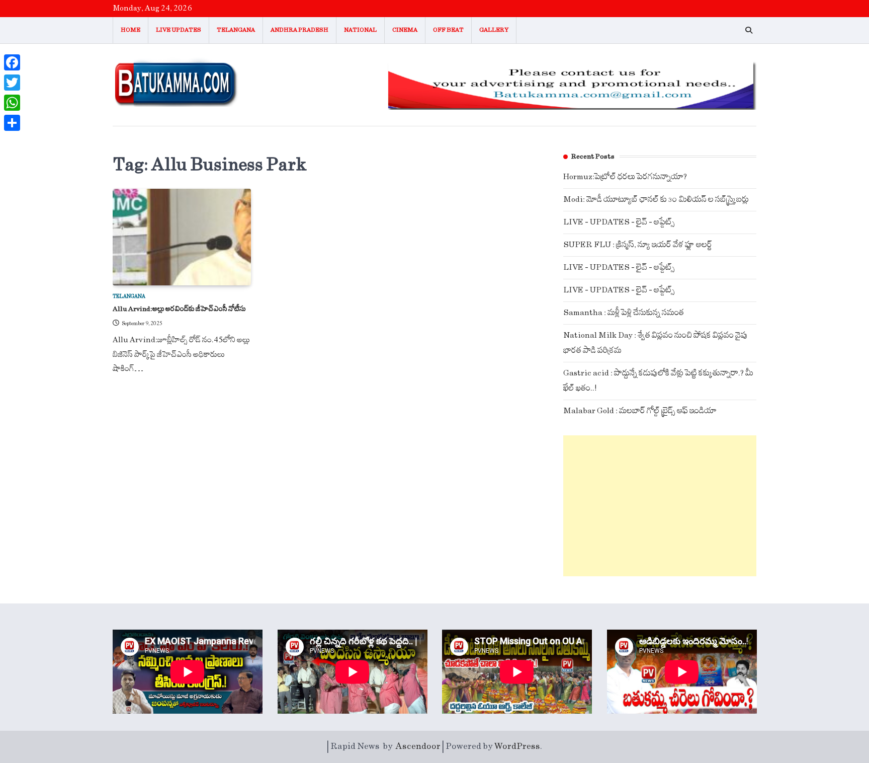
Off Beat (448, 30)
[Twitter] (12, 82)
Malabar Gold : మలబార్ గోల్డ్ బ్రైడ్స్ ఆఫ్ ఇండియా (640, 411)
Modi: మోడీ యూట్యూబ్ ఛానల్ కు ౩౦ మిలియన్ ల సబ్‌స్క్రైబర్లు (656, 199)
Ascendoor (418, 746)
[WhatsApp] (12, 103)
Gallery (493, 30)
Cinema (404, 30)
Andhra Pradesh (299, 30)
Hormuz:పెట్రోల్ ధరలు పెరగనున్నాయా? (625, 177)
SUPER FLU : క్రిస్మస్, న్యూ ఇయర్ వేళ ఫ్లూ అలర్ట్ (637, 245)
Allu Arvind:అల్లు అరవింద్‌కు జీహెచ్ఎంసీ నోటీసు (179, 309)
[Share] (12, 123)
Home (130, 30)
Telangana (236, 30)
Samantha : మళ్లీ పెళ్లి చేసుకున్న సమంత (623, 313)
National (360, 30)
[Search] (748, 30)
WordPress (517, 746)
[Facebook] (12, 62)
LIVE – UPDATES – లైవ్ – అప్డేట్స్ (619, 222)
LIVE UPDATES (178, 30)
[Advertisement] (659, 505)
